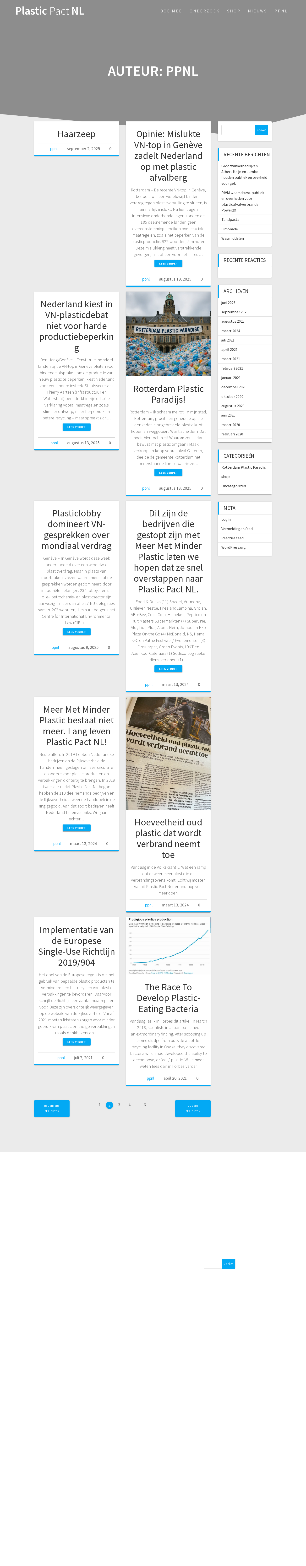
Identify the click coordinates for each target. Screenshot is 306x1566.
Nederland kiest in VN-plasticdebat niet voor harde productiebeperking (76, 325)
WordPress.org (233, 547)
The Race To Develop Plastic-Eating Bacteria (168, 998)
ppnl (54, 148)
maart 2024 (230, 330)
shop (225, 476)
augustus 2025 (233, 321)
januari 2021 (231, 377)
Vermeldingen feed (237, 528)
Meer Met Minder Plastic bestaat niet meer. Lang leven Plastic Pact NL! (76, 725)
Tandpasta (230, 219)
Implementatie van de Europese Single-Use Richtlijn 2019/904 (76, 946)
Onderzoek (205, 11)
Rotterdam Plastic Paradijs (243, 467)
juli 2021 (228, 340)
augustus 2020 (233, 405)
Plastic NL (49, 10)
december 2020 (233, 387)
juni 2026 (228, 302)
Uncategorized (233, 485)
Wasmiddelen (232, 238)
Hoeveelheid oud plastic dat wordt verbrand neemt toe (168, 838)
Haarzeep (76, 134)
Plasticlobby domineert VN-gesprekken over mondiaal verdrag (76, 529)
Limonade (229, 229)
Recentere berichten (52, 1108)
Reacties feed (232, 538)
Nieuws (257, 11)
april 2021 (229, 349)
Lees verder (168, 263)
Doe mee (171, 11)
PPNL (281, 11)
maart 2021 (230, 358)
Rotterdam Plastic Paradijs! (168, 394)
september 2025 (234, 311)
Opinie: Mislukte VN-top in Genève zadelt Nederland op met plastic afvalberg (168, 155)
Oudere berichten (193, 1108)
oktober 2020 (232, 396)
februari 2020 (232, 434)
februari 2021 (232, 368)
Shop (233, 11)
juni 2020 (228, 415)
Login (226, 519)
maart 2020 (230, 424)
